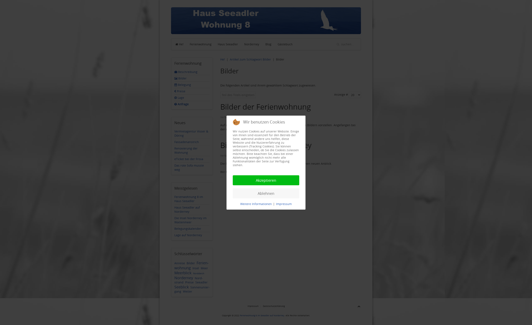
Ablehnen (266, 193)
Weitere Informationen (256, 204)
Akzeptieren (266, 180)
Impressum (284, 204)
